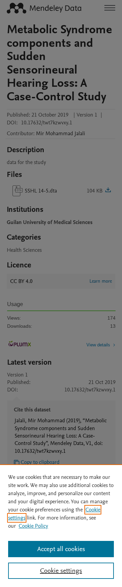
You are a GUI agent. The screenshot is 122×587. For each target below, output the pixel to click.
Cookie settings (61, 570)
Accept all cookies (61, 549)
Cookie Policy (33, 526)
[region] (61, 525)
